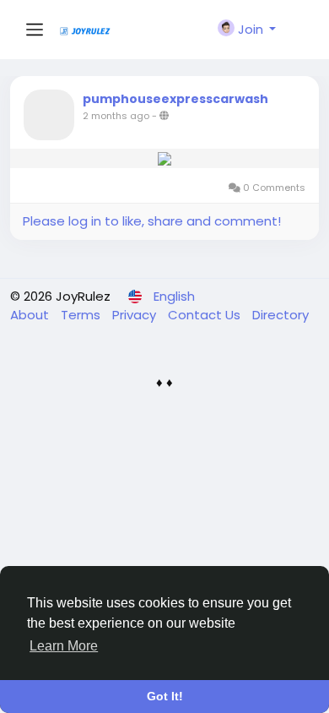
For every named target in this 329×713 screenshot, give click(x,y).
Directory (280, 315)
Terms (82, 315)
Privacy (135, 315)
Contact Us (206, 315)
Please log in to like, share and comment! (152, 221)
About (31, 315)
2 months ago (116, 115)
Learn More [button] (64, 646)
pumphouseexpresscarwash (175, 98)
